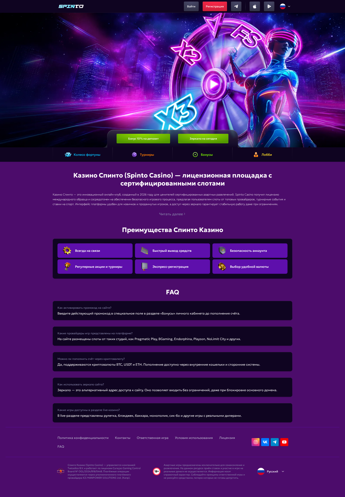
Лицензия (227, 438)
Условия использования (194, 438)
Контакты (122, 438)
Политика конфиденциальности (83, 438)
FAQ (61, 446)
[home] (71, 6)
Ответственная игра (153, 438)
